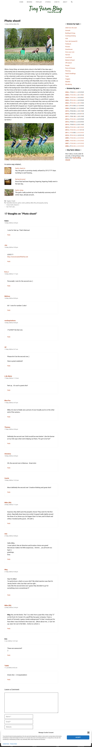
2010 (67, 135)
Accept (78, 737)
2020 (67, 108)
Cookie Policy (6, 743)
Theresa (7, 427)
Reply (8, 235)
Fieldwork (68, 44)
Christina (7, 454)
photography (40, 203)
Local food (68, 57)
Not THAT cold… (10, 207)
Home (21, 2)
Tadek (6, 666)
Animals (67, 30)
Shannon (14, 203)
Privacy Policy (13, 743)
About (65, 2)
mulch (23, 203)
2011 (67, 132)
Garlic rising (19, 190)
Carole (6, 478)
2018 (67, 114)
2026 (67, 92)
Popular (39, 2)
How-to (56, 2)
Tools (67, 76)
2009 (67, 138)
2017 (67, 116)
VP (5, 347)
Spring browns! (20, 179)
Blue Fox (7, 400)
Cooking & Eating (70, 36)
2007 (67, 143)
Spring (46, 203)
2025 (67, 95)
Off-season (68, 63)
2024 (67, 97)
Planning (67, 71)
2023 (67, 100)
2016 (67, 119)
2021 (67, 105)
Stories (48, 2)
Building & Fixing (70, 33)
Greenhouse (69, 49)
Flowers (67, 46)
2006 (67, 146)
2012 (67, 130)
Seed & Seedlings (70, 73)
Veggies (8, 201)
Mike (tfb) (33, 203)
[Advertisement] (75, 194)
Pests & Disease (70, 68)
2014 (67, 124)
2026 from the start (71, 28)
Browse (29, 2)
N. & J (6, 272)
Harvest (67, 55)
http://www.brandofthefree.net (17, 257)
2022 (67, 103)
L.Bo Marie (8, 376)
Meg (6, 569)
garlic (19, 203)
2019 (67, 111)
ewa (5, 534)
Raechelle (9, 203)
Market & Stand (69, 60)
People (13, 201)
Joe (5, 245)
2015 (67, 122)
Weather (67, 81)
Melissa (7, 296)
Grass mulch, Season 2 (12, 205)
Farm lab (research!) (71, 41)
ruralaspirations (10, 320)
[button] (88, 732)
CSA (66, 38)
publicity (27, 203)
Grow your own (69, 52)
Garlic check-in (20, 168)
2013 (67, 127)
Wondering (68, 84)
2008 (67, 140)
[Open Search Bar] (71, 2)
